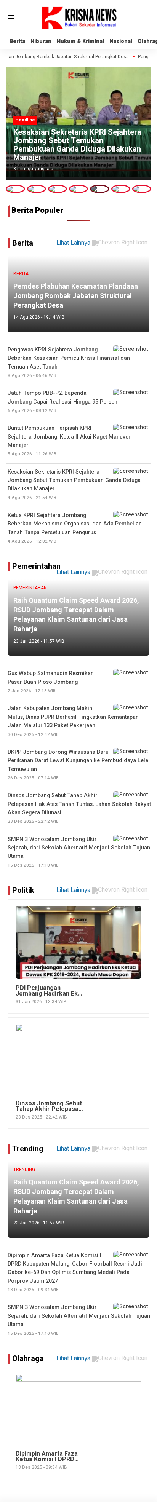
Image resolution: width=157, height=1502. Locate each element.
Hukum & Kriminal (80, 41)
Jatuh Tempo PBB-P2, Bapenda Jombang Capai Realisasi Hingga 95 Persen (62, 401)
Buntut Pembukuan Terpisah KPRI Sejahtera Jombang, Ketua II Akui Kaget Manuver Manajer (69, 440)
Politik (23, 890)
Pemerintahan (36, 566)
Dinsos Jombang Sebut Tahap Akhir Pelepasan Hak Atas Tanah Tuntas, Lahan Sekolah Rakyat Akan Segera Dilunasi (79, 808)
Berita (17, 41)
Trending (27, 1148)
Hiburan (40, 41)
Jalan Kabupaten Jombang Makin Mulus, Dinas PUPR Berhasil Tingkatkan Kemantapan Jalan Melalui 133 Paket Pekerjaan (73, 720)
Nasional (120, 41)
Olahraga (28, 1358)
